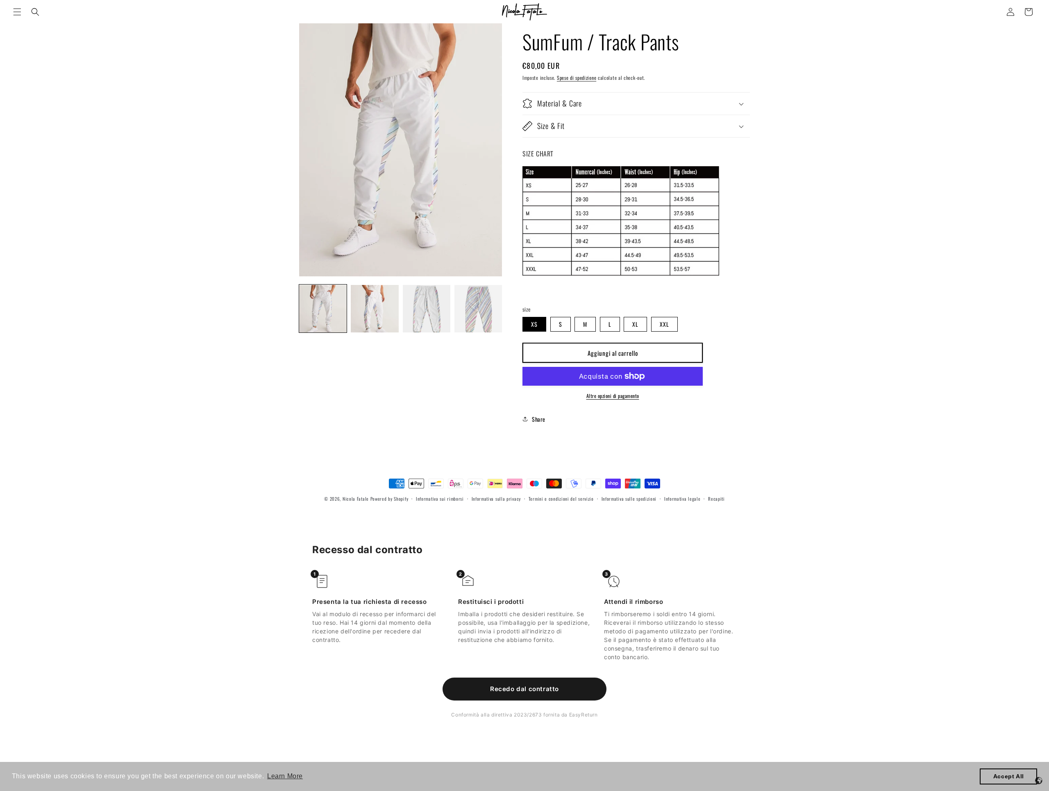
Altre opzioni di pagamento (612, 395)
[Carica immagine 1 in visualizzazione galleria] (323, 308)
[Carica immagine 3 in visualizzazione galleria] (426, 308)
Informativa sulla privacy (496, 498)
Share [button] (538, 419)
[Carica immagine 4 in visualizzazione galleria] (478, 308)
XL (635, 324)
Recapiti (716, 498)
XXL (664, 324)
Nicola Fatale (356, 498)
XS (534, 324)
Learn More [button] (285, 776)
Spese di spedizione (576, 77)
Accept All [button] (1008, 776)
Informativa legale (682, 498)
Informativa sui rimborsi (440, 498)
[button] (17, 12)
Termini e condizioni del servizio (561, 498)
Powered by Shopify (389, 498)
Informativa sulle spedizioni (629, 498)
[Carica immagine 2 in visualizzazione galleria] (374, 308)
